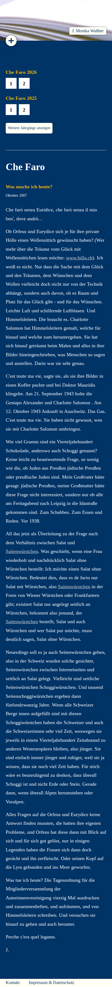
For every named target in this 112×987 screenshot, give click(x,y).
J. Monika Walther (88, 30)
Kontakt (13, 982)
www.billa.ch (79, 257)
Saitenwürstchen (22, 551)
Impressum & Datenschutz (51, 982)
